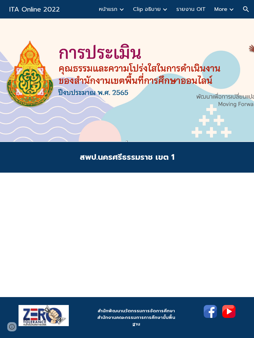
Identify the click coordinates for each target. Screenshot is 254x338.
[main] (127, 157)
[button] (246, 9)
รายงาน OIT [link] (191, 9)
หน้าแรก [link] (108, 9)
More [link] (220, 9)
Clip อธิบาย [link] (147, 9)
